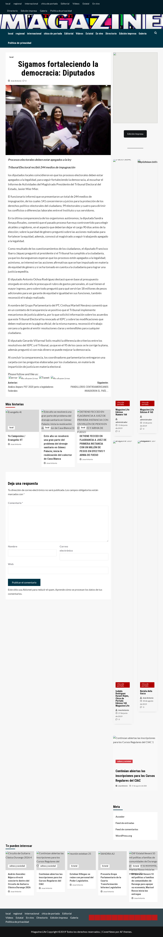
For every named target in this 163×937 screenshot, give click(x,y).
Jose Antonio (16, 81)
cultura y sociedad (17, 866)
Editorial (65, 3)
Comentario (15, 502)
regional (18, 3)
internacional (31, 3)
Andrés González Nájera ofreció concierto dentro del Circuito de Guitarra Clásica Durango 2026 (19, 881)
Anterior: (30, 386)
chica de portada (49, 3)
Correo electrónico (66, 548)
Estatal (86, 3)
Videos (76, 3)
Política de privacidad (61, 10)
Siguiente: (89, 386)
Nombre (12, 546)
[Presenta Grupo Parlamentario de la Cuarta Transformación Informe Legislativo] (112, 860)
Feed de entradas (125, 823)
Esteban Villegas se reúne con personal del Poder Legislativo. (81, 877)
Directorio (12, 10)
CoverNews (108, 931)
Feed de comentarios (127, 829)
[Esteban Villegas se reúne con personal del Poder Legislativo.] (135, 750)
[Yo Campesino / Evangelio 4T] (22, 421)
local (8, 3)
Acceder (120, 816)
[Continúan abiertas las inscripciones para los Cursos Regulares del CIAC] (50, 860)
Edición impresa (29, 10)
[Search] (156, 33)
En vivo (96, 3)
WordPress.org (124, 835)
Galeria (43, 10)
